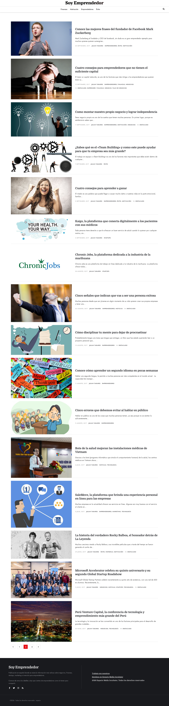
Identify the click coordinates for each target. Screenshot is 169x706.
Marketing (116, 511)
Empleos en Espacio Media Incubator (107, 677)
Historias (109, 552)
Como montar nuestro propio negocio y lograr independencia (116, 112)
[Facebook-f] (9, 688)
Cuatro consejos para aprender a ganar (101, 188)
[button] (163, 9)
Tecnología (112, 465)
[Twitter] (14, 688)
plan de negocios (120, 88)
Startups (107, 238)
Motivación (127, 46)
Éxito (120, 46)
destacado (82, 88)
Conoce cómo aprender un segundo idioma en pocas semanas (116, 370)
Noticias (119, 308)
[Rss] (23, 688)
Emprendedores (111, 46)
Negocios (130, 84)
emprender (91, 88)
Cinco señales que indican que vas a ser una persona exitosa (115, 295)
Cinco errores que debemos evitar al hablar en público (111, 410)
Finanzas (121, 84)
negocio (108, 88)
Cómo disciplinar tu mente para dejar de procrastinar (111, 332)
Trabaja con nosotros (101, 673)
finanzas (100, 88)
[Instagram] (18, 688)
